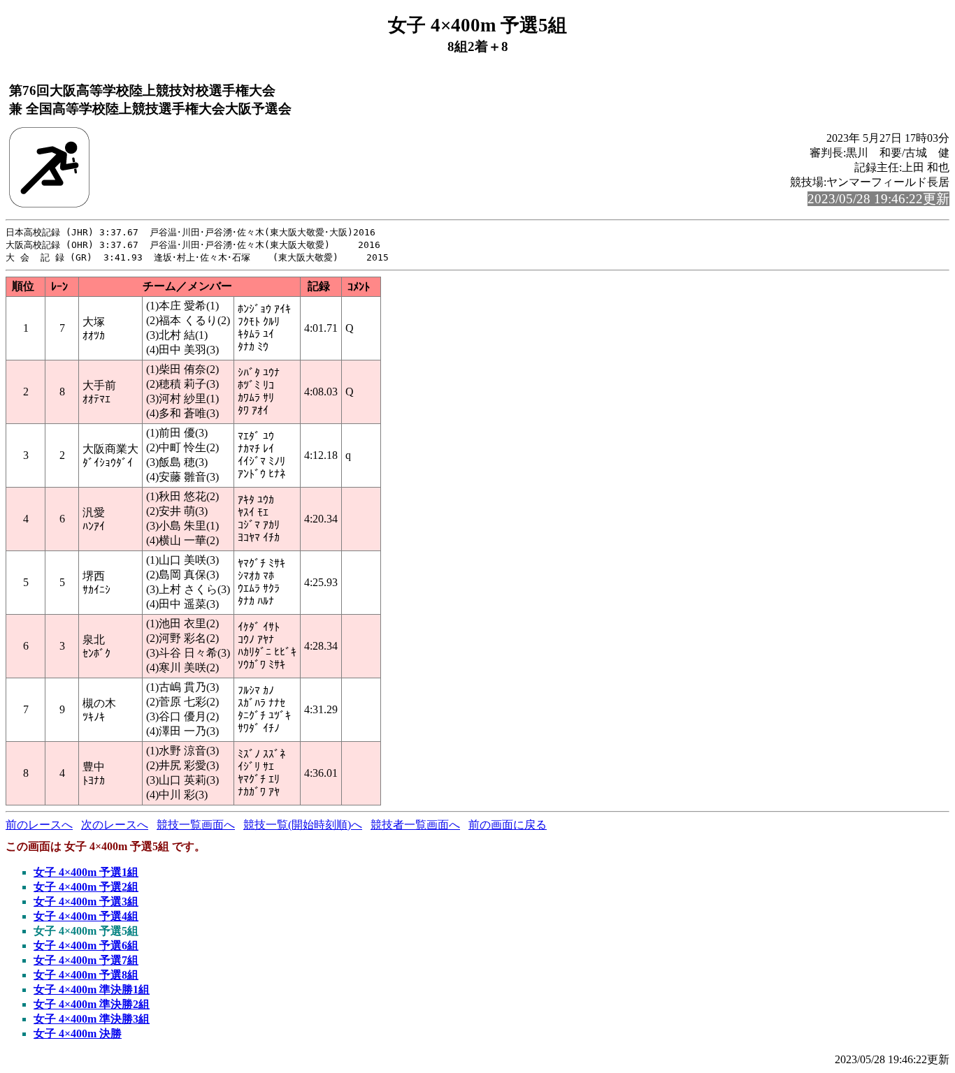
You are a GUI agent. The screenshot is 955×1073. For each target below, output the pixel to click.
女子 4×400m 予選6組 (86, 945)
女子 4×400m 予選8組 (86, 975)
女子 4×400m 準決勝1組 (92, 989)
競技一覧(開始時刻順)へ (302, 825)
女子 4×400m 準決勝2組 (92, 1004)
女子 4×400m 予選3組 (86, 901)
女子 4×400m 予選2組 (86, 887)
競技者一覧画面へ (415, 825)
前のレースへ (39, 825)
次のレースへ (114, 825)
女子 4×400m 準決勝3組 (92, 1019)
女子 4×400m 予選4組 (86, 916)
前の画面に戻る (507, 825)
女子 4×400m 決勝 (78, 1033)
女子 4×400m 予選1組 (86, 872)
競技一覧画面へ (196, 825)
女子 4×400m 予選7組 (86, 960)
